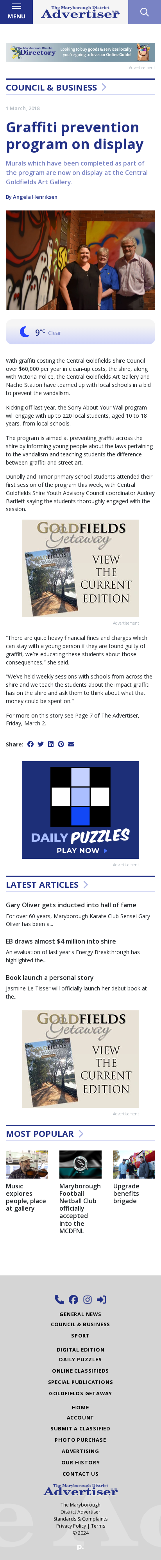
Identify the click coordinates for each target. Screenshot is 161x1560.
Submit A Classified (80, 1428)
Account (81, 1417)
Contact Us (81, 1473)
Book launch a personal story (50, 977)
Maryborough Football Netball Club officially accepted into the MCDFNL (80, 1208)
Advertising (80, 1451)
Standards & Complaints (80, 1518)
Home (80, 1407)
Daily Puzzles (80, 1359)
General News (80, 1314)
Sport (80, 1335)
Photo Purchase (80, 1439)
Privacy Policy (71, 1526)
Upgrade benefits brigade (126, 1193)
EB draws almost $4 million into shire (61, 941)
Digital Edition (81, 1349)
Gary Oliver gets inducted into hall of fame (71, 905)
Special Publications (80, 1381)
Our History (80, 1462)
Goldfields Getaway (80, 1393)
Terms (98, 1526)
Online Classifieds (80, 1370)
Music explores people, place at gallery (26, 1197)
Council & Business (51, 87)
